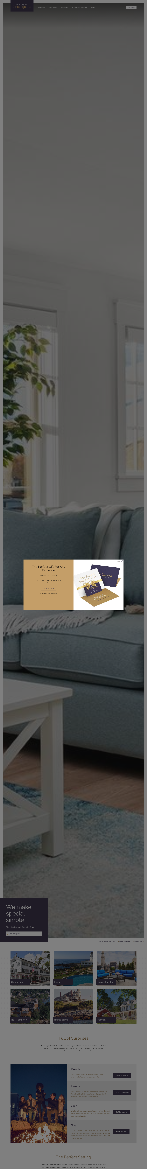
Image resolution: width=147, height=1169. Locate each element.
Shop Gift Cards (48, 588)
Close (118, 561)
